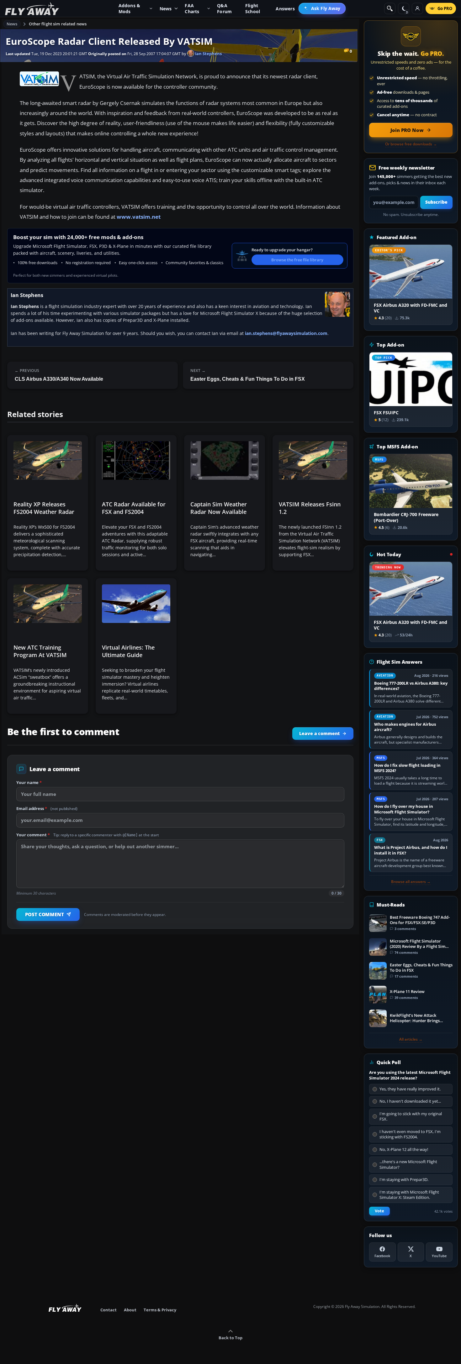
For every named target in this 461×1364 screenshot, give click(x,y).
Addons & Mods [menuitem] (129, 8)
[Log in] (417, 8)
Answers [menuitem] (285, 9)
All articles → (410, 1039)
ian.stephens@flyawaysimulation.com (286, 333)
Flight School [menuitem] (252, 8)
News (12, 24)
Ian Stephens (208, 53)
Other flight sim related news (58, 24)
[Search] (389, 8)
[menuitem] (322, 8)
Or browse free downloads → (411, 144)
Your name (29, 782)
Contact (108, 1310)
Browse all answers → (411, 881)
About (130, 1310)
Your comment (87, 835)
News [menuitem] (166, 9)
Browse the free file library (297, 260)
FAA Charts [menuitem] (192, 8)
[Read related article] (47, 503)
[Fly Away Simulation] (32, 8)
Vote (379, 1211)
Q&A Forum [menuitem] (224, 8)
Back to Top (230, 1337)
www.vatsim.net (139, 216)
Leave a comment (319, 733)
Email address (46, 808)
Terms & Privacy (160, 1310)
